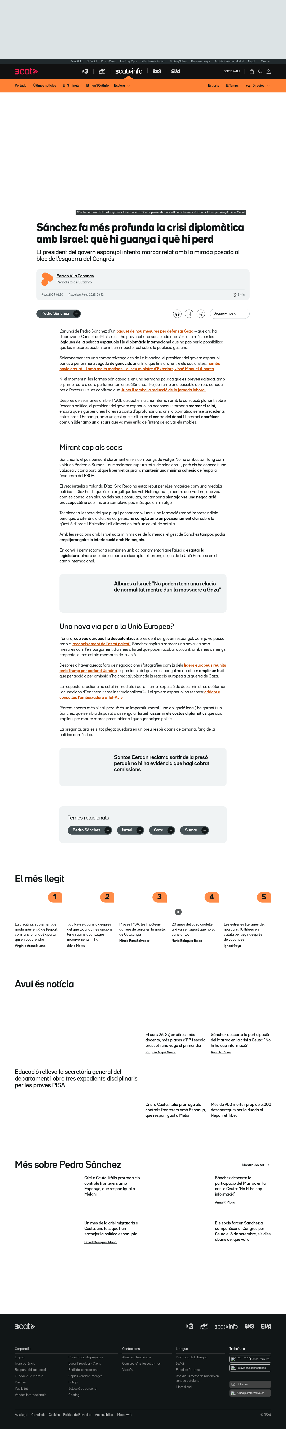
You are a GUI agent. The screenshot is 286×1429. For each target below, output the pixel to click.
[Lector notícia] (177, 314)
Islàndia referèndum (153, 61)
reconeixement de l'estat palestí (101, 644)
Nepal (251, 61)
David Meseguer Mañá (100, 1242)
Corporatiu (232, 71)
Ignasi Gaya (232, 946)
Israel (127, 830)
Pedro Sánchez (55, 313)
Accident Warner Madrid (229, 61)
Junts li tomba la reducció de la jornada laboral (163, 390)
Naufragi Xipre (128, 61)
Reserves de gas (200, 61)
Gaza (158, 830)
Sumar (191, 830)
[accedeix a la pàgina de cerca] (260, 71)
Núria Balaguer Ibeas (187, 941)
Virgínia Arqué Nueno (30, 946)
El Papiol (92, 61)
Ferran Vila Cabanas (75, 276)
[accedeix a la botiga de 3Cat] (252, 71)
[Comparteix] (201, 314)
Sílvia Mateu (76, 946)
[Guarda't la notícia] (189, 314)
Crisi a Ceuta (108, 61)
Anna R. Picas (221, 1052)
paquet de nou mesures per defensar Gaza (154, 331)
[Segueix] (76, 313)
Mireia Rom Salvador (134, 941)
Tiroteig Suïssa (178, 61)
